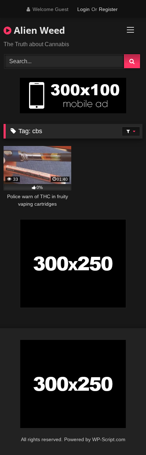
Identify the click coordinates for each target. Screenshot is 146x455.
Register (108, 9)
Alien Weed (38, 30)
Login (83, 9)
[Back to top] (124, 434)
